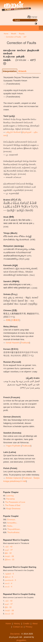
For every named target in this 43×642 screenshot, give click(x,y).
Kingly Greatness (13, 508)
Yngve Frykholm (13, 446)
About (35, 623)
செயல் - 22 (9, 613)
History (17, 623)
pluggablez (21, 640)
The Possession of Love (15, 502)
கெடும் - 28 (9, 556)
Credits (26, 623)
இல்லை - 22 (9, 559)
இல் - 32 (8, 553)
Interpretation (10, 71)
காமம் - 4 (8, 583)
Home (8, 623)
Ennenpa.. (11, 519)
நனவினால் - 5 (10, 580)
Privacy (29, 627)
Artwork (22, 71)
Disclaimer (15, 634)
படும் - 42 (8, 546)
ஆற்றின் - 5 (9, 573)
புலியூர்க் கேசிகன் (13, 132)
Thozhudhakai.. (13, 532)
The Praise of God (12, 505)
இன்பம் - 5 (9, 576)
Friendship (10, 498)
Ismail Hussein (12, 343)
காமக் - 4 (8, 586)
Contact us (18, 627)
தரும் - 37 (9, 549)
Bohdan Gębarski (13, 478)
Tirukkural (25, 343)
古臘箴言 (15, 320)
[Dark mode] (36, 23)
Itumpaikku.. (12, 522)
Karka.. (10, 525)
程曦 (8, 320)
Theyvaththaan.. (14, 529)
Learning (10, 495)
